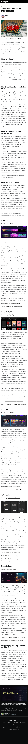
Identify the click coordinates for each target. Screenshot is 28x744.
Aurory (10, 118)
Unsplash (20, 38)
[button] (25, 2)
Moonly (7, 15)
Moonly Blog (5, 2)
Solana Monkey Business (11, 107)
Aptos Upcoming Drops (21, 727)
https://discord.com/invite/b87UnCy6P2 (16, 637)
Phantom (11, 193)
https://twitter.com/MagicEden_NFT (14, 640)
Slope (10, 195)
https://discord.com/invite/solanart (14, 306)
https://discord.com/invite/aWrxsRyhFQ (16, 404)
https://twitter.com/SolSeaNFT (13, 486)
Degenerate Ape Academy (7, 112)
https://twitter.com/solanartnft (12, 303)
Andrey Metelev (13, 38)
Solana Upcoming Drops (14, 724)
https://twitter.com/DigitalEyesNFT (14, 401)
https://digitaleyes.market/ (12, 315)
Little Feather (7, 713)
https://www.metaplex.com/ (13, 498)
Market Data (15, 722)
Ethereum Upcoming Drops (15, 725)
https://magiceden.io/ (11, 569)
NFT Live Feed (23, 722)
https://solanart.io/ (10, 223)
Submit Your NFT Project (14, 729)
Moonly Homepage (7, 722)
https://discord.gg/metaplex (13, 552)
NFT (2, 6)
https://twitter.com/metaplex (12, 556)
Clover (20, 193)
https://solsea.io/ (10, 412)
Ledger (7, 195)
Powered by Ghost (14, 732)
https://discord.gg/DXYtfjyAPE (14, 490)
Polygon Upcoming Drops (9, 727)
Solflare (16, 193)
